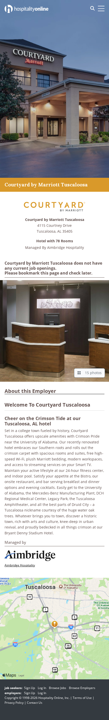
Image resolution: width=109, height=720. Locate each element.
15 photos (92, 372)
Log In (42, 688)
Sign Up (29, 688)
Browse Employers (82, 688)
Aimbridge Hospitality (65, 247)
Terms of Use (82, 698)
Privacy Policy (14, 702)
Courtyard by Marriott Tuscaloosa (54, 220)
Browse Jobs (57, 688)
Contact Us (34, 702)
